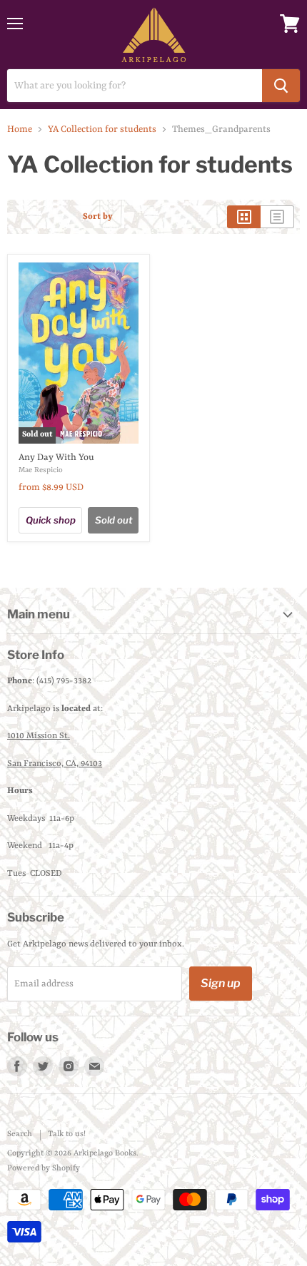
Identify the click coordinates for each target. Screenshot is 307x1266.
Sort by (98, 217)
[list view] (277, 216)
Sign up (221, 983)
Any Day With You (56, 457)
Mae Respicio (41, 470)
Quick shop (51, 520)
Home (19, 129)
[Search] (281, 85)
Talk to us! (67, 1134)
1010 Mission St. (38, 736)
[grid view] (244, 216)
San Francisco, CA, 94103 (54, 764)
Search (19, 1134)
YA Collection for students (102, 129)
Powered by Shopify (43, 1168)
